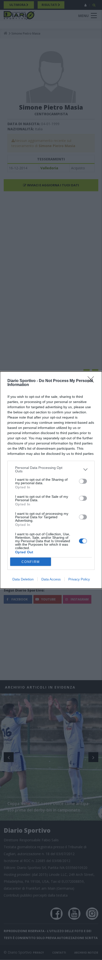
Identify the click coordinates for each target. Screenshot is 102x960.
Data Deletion (23, 579)
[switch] (83, 481)
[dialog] (51, 480)
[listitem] (51, 469)
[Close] (92, 381)
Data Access (51, 579)
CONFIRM (31, 562)
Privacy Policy (79, 579)
